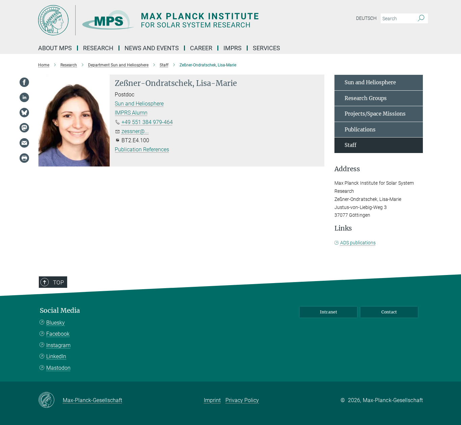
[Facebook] (24, 82)
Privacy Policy (242, 400)
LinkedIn (56, 356)
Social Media (60, 310)
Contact (389, 311)
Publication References (142, 149)
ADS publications (358, 242)
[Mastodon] (24, 128)
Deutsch (366, 18)
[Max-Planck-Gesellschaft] (50, 400)
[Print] (24, 158)
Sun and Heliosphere (139, 103)
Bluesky (55, 323)
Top (58, 282)
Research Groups (366, 98)
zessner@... (135, 131)
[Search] (421, 18)
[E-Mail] (24, 143)
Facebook (58, 334)
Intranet (328, 311)
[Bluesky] (24, 113)
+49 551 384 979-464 (147, 122)
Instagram (58, 345)
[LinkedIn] (24, 97)
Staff (350, 145)
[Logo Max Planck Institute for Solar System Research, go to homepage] (164, 20)
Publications (360, 129)
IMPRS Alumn (131, 113)
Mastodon (58, 368)
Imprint (212, 400)
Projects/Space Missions (375, 114)
